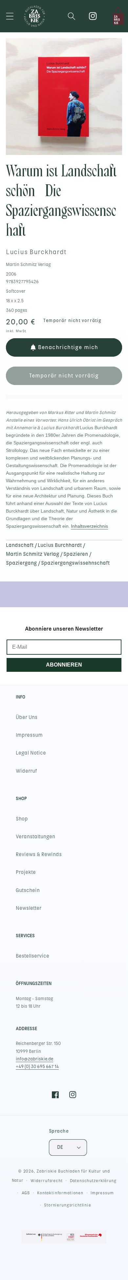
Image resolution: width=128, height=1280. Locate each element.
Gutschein (28, 890)
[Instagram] (93, 16)
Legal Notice (31, 753)
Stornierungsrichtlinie (67, 1205)
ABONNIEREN (64, 665)
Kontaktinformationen (60, 1193)
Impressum (29, 735)
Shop (22, 819)
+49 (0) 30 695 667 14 (37, 1066)
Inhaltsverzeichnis (89, 526)
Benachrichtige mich (68, 347)
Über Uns (26, 717)
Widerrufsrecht (47, 1180)
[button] (10, 16)
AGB (26, 1193)
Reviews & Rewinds (39, 854)
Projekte (26, 872)
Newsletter (28, 908)
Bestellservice (32, 956)
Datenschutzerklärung (93, 1180)
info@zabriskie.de (34, 1059)
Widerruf (26, 771)
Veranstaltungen (35, 837)
